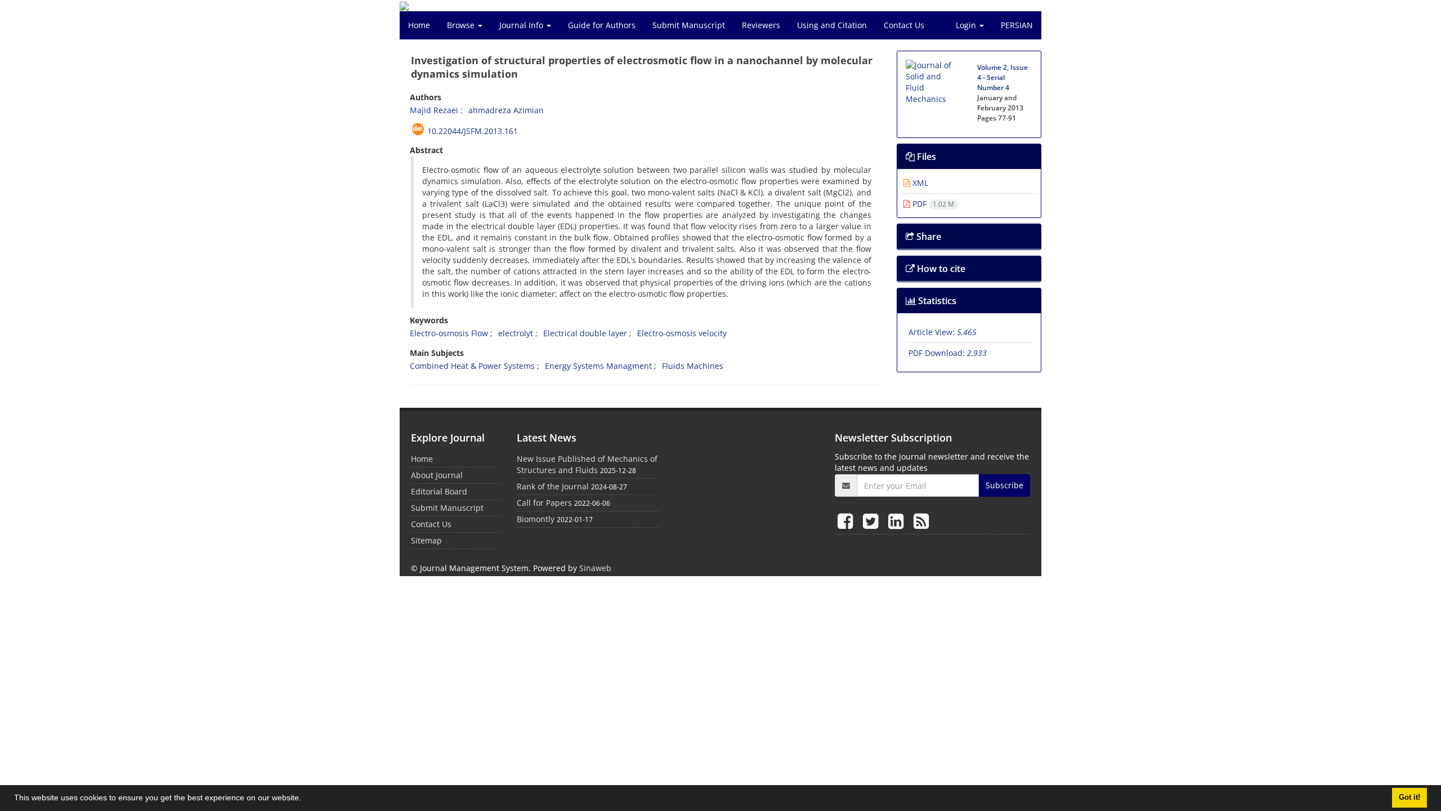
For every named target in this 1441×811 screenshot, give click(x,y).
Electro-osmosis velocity (682, 333)
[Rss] (921, 521)
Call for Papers (544, 502)
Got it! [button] (1409, 797)
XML (919, 182)
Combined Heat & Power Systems (472, 365)
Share (927, 236)
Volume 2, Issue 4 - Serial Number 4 (1002, 77)
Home (419, 25)
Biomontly (535, 519)
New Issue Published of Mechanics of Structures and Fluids (587, 464)
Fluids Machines (692, 365)
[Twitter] (872, 521)
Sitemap (426, 540)
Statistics (936, 301)
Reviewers (761, 25)
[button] (305, 799)
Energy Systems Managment (598, 365)
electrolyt (515, 333)
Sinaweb (595, 568)
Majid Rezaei (434, 110)
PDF (932, 203)
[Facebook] (847, 521)
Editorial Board (439, 491)
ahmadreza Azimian (506, 110)
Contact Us (904, 25)
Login (967, 25)
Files (925, 156)
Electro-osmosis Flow (449, 333)
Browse (462, 25)
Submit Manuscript (688, 25)
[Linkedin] (898, 521)
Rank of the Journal (553, 486)
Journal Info (522, 25)
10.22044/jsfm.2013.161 (472, 131)
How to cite (940, 268)
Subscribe (1004, 485)
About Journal (437, 475)
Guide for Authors (602, 25)
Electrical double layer (585, 333)
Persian (1017, 25)
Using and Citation (832, 25)
